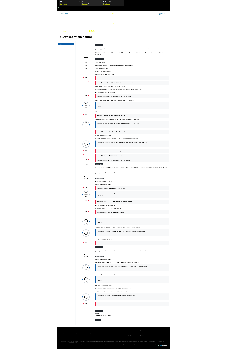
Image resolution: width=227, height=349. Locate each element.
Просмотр (70, 1)
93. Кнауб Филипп (135, 123)
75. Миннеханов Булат (133, 142)
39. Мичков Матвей (131, 104)
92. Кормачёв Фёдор (132, 219)
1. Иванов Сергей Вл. (130, 295)
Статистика (65, 333)
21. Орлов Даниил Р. (142, 219)
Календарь (78, 333)
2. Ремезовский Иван (137, 193)
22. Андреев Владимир (131, 231)
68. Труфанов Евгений (132, 277)
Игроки (91, 333)
